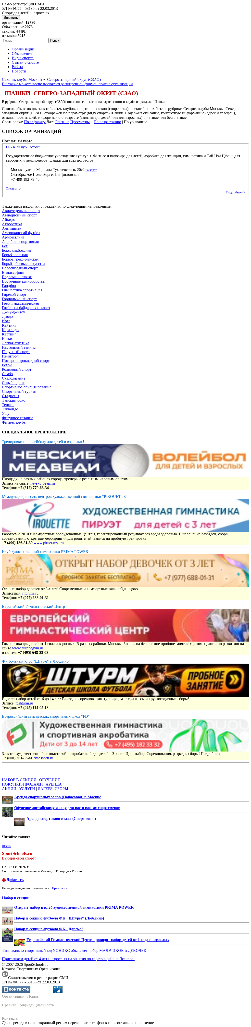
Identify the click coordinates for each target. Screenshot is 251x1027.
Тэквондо (10, 409)
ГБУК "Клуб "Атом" (23, 147)
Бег (5, 246)
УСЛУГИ (27, 789)
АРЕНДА (54, 784)
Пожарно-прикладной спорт (26, 360)
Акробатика (12, 224)
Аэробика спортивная (20, 241)
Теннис (8, 405)
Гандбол (9, 286)
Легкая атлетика (15, 343)
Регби (7, 365)
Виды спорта (23, 58)
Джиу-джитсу (13, 312)
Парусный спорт (16, 352)
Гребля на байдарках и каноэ (26, 308)
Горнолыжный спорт (19, 299)
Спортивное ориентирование (26, 387)
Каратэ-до (10, 330)
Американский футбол (21, 233)
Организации (23, 49)
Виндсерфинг (13, 272)
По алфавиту (35, 122)
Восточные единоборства (23, 281)
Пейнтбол (10, 356)
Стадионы (10, 396)
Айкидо (8, 219)
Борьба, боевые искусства (23, 264)
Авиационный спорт (19, 215)
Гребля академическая (20, 303)
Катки (7, 338)
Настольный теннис (19, 347)
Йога (6, 321)
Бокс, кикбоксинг (17, 250)
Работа (17, 67)
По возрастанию (107, 122)
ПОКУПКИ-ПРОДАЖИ (22, 784)
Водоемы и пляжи (17, 277)
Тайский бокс (13, 400)
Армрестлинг (13, 237)
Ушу (5, 413)
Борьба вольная (15, 255)
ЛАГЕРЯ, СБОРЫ (53, 789)
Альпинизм (11, 228)
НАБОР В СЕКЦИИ (19, 780)
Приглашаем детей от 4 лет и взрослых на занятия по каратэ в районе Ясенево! (68, 959)
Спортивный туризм (19, 391)
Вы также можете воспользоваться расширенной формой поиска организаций (67, 84)
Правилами (59, 888)
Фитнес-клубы (14, 422)
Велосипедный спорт (20, 268)
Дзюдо (7, 316)
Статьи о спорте (25, 62)
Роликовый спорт (16, 369)
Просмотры (80, 122)
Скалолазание (13, 378)
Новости (19, 71)
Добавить (11, 18)
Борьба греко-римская (20, 259)
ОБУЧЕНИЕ (49, 780)
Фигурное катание (17, 418)
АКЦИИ (9, 789)
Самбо (7, 374)
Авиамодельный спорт (21, 211)
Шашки (6, 846)
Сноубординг (13, 383)
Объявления (22, 53)
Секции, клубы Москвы (22, 79)
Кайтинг (9, 325)
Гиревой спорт (14, 294)
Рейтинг (62, 122)
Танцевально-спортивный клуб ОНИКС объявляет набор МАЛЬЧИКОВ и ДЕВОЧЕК (74, 950)
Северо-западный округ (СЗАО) (73, 79)
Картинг (9, 334)
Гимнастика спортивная (22, 290)
